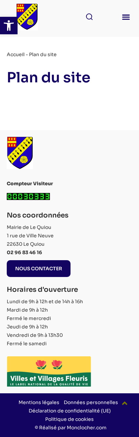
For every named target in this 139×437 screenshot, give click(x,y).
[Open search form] (87, 17)
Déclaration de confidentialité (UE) (70, 411)
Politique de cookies (69, 419)
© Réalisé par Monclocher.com (71, 428)
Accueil (16, 54)
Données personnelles (91, 402)
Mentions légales (39, 402)
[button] (9, 25)
